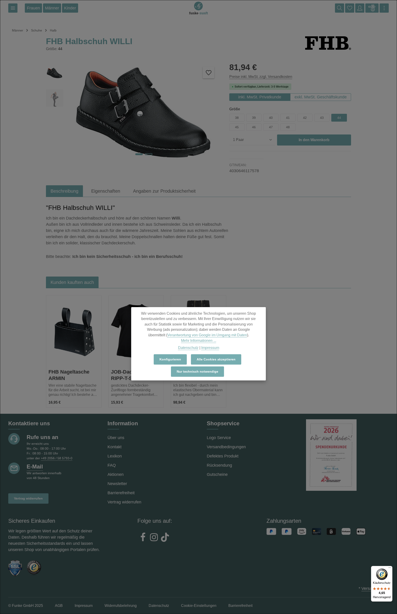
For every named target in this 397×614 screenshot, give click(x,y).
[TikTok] (165, 538)
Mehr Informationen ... (198, 341)
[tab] (64, 191)
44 (339, 118)
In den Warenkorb (314, 140)
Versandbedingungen (226, 447)
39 (254, 118)
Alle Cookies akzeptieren (216, 359)
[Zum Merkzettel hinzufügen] (208, 72)
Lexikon (115, 456)
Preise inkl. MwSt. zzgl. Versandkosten (260, 77)
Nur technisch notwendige (197, 371)
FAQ (112, 465)
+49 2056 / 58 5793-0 (56, 458)
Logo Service (219, 437)
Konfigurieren (170, 359)
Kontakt (115, 447)
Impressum (210, 348)
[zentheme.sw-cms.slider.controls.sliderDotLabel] (139, 154)
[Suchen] (339, 8)
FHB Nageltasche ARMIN (68, 375)
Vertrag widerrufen (28, 498)
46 (254, 127)
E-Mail (35, 466)
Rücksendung (219, 465)
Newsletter (117, 483)
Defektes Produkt (222, 456)
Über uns (116, 437)
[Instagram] (154, 538)
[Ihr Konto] (359, 8)
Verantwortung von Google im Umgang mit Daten (207, 335)
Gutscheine (217, 474)
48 (288, 127)
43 (322, 118)
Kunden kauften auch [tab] (72, 282)
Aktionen (116, 474)
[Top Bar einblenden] (384, 8)
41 (288, 118)
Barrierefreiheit (121, 493)
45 (237, 127)
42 (305, 118)
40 (271, 118)
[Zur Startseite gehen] (198, 8)
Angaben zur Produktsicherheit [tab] (164, 191)
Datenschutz (188, 348)
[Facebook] (142, 538)
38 (237, 118)
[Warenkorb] (372, 8)
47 (271, 127)
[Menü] (12, 8)
